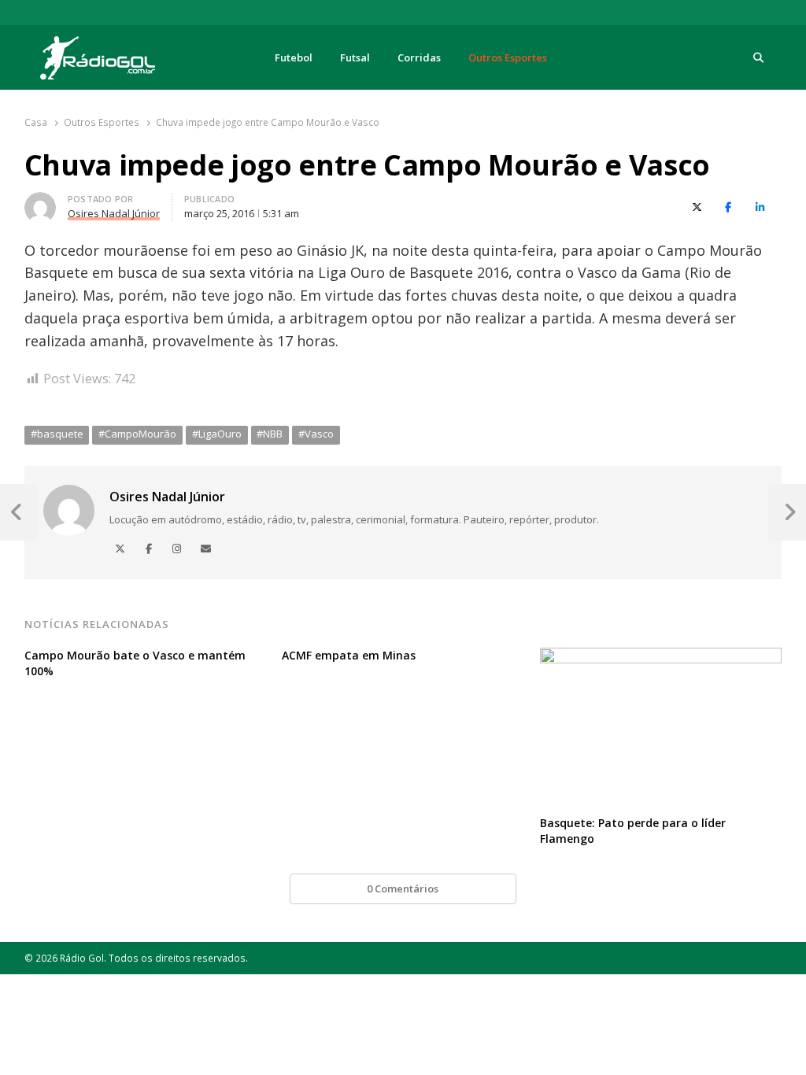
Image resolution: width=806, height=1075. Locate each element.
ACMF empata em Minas (349, 655)
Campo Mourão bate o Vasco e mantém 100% (135, 663)
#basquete (57, 434)
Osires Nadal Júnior (167, 496)
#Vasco (316, 434)
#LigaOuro (217, 434)
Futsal (355, 57)
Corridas (419, 57)
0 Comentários (402, 888)
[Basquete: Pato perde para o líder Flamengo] (661, 657)
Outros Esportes (507, 57)
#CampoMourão (137, 434)
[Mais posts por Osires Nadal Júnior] (40, 201)
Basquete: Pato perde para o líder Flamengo (633, 830)
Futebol (293, 57)
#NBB (270, 434)
